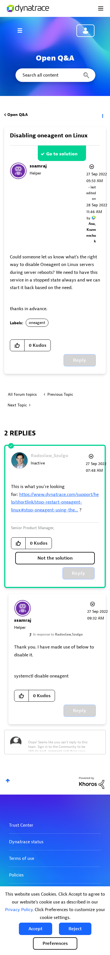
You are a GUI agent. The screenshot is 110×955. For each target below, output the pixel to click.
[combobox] (55, 75)
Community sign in (85, 30)
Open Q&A (17, 114)
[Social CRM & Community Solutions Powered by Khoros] (91, 782)
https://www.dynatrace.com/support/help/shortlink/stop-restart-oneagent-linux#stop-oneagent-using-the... (55, 502)
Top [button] (8, 780)
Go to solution (62, 154)
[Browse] (23, 30)
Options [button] (102, 115)
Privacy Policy (18, 909)
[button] (35, 929)
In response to (58, 634)
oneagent (37, 322)
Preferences (55, 943)
